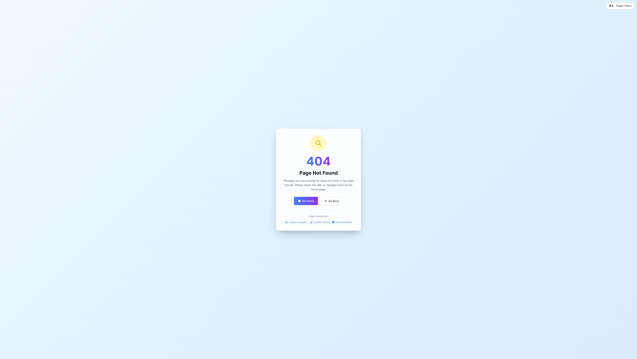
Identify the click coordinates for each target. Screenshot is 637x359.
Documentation (343, 222)
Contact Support (297, 222)
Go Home (308, 201)
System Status (321, 222)
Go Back (333, 201)
